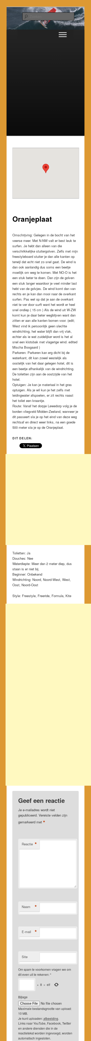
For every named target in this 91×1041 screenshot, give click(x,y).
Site (25, 956)
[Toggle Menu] (63, 34)
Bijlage (23, 997)
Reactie (29, 844)
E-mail (29, 932)
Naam (29, 907)
